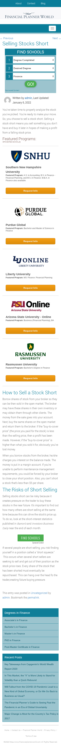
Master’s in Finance (15, 633)
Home (6, 730)
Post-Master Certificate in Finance (22, 647)
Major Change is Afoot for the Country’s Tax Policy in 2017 (31, 716)
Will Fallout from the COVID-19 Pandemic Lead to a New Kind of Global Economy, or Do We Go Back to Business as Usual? (31, 691)
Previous (6, 38)
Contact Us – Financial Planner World (27, 730)
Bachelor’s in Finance (16, 627)
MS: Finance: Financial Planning (38, 277)
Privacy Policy (49, 730)
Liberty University (18, 274)
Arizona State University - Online (28, 317)
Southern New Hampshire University (23, 169)
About (18, 3)
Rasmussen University (21, 364)
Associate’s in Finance (16, 620)
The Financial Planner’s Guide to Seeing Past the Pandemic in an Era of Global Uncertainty (30, 704)
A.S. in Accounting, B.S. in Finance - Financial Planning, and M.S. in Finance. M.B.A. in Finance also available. (30, 177)
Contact (31, 3)
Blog (43, 3)
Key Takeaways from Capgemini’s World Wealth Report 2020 (29, 666)
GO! (30, 84)
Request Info (30, 190)
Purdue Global (16, 225)
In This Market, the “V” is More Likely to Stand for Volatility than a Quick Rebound (30, 677)
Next (57, 38)
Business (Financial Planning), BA (39, 320)
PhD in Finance (12, 640)
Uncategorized (39, 593)
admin (28, 98)
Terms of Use (31, 736)
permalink (33, 597)
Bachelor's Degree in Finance (37, 368)
